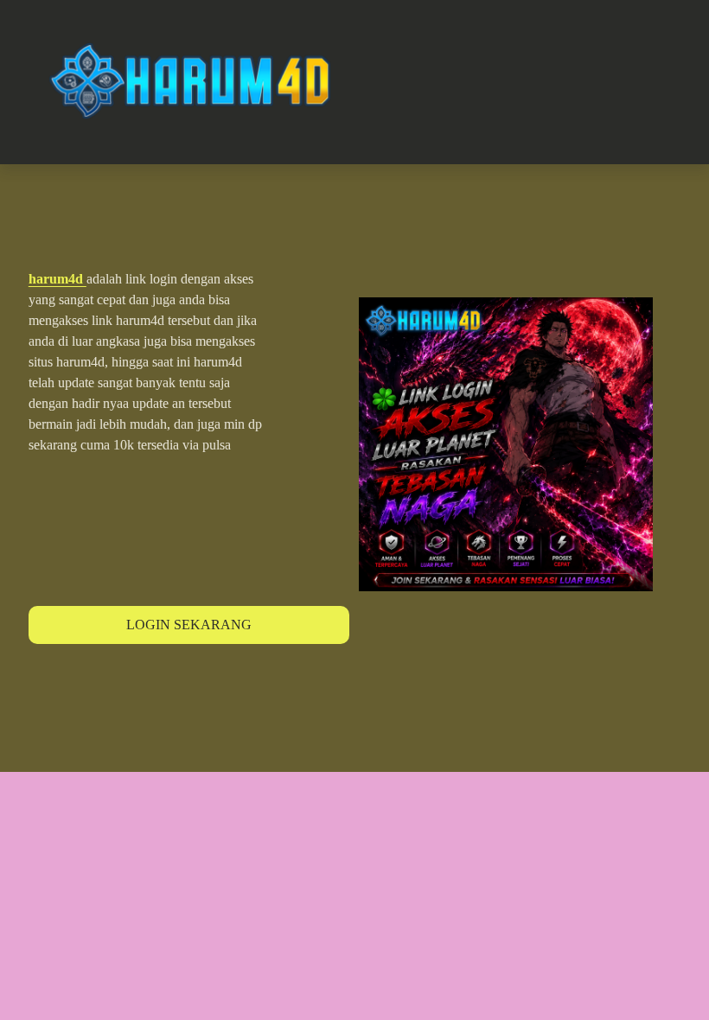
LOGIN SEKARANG (189, 624)
